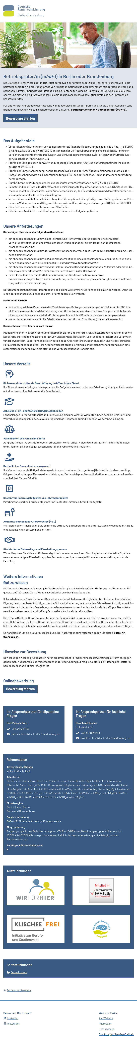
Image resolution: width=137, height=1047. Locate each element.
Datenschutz (106, 1028)
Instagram (13, 1023)
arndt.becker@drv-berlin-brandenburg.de (105, 738)
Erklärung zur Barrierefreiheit (116, 1034)
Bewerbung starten (22, 118)
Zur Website (106, 1018)
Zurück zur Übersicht (19, 990)
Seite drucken (19, 972)
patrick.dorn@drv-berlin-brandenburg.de (36, 734)
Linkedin (12, 1018)
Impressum (105, 1023)
